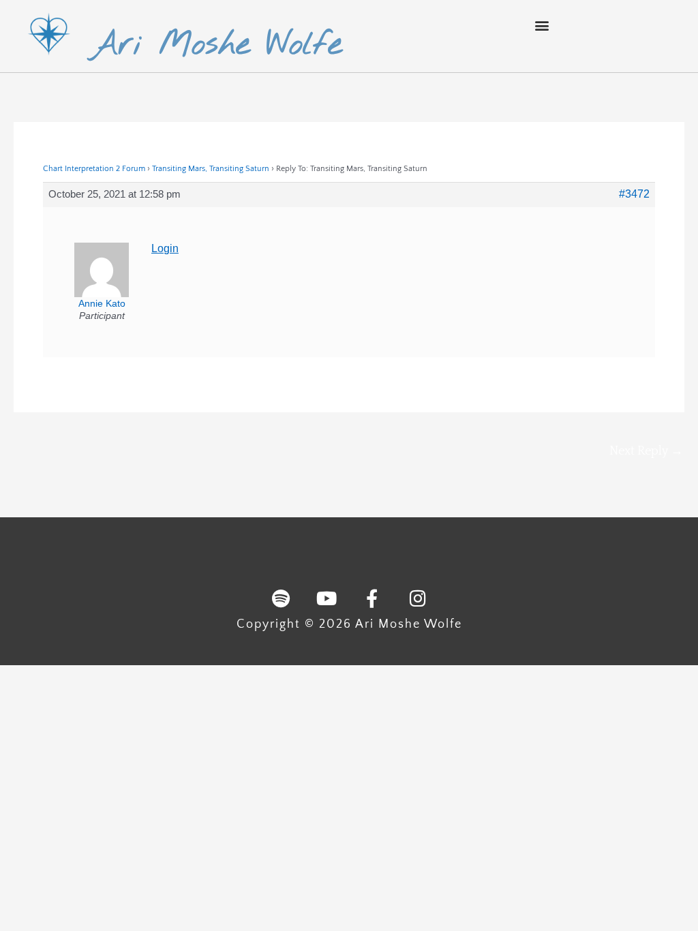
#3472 (634, 194)
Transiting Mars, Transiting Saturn (210, 168)
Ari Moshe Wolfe (216, 45)
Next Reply (646, 451)
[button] (541, 25)
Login (165, 248)
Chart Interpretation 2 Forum (94, 168)
